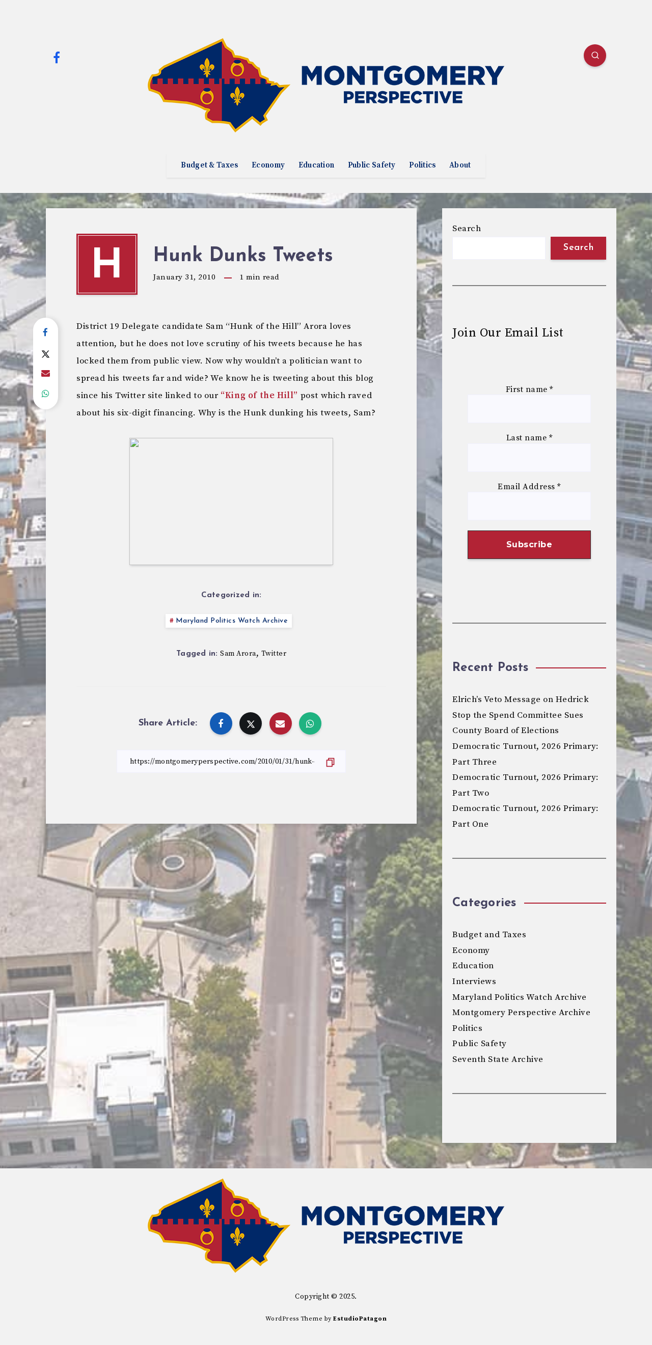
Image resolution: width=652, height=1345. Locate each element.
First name (529, 390)
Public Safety (372, 165)
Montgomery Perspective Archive (521, 1012)
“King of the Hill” (259, 395)
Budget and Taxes (489, 934)
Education (316, 165)
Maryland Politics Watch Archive (232, 621)
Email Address (529, 487)
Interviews (474, 981)
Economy (268, 165)
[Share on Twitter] (45, 353)
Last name (529, 438)
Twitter (274, 653)
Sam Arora (238, 653)
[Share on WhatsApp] (45, 394)
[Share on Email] (45, 373)
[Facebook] (56, 57)
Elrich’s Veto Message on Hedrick (520, 699)
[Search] (595, 55)
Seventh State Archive (498, 1059)
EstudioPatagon (360, 1319)
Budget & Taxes (209, 165)
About (460, 165)
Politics (422, 165)
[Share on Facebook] (45, 333)
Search (466, 228)
